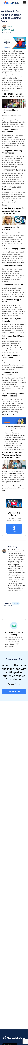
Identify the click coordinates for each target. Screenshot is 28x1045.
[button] (7, 32)
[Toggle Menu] (24, 2)
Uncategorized (16, 603)
